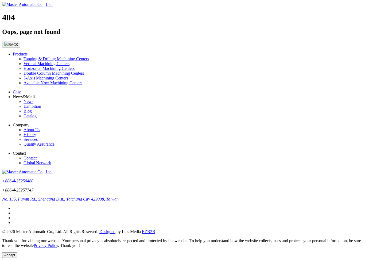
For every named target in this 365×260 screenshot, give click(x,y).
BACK (13, 45)
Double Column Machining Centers (54, 73)
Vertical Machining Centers (46, 63)
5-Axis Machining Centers (46, 78)
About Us (32, 129)
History (30, 134)
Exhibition (32, 106)
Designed (107, 231)
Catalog (30, 116)
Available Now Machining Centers (53, 83)
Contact (30, 158)
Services (31, 139)
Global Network (37, 163)
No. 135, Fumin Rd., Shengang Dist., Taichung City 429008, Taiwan (60, 199)
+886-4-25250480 (17, 181)
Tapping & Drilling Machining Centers (56, 59)
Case (17, 92)
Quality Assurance (39, 144)
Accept (9, 255)
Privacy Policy (46, 245)
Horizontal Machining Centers (49, 68)
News (28, 101)
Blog (28, 111)
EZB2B (148, 231)
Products (20, 54)
